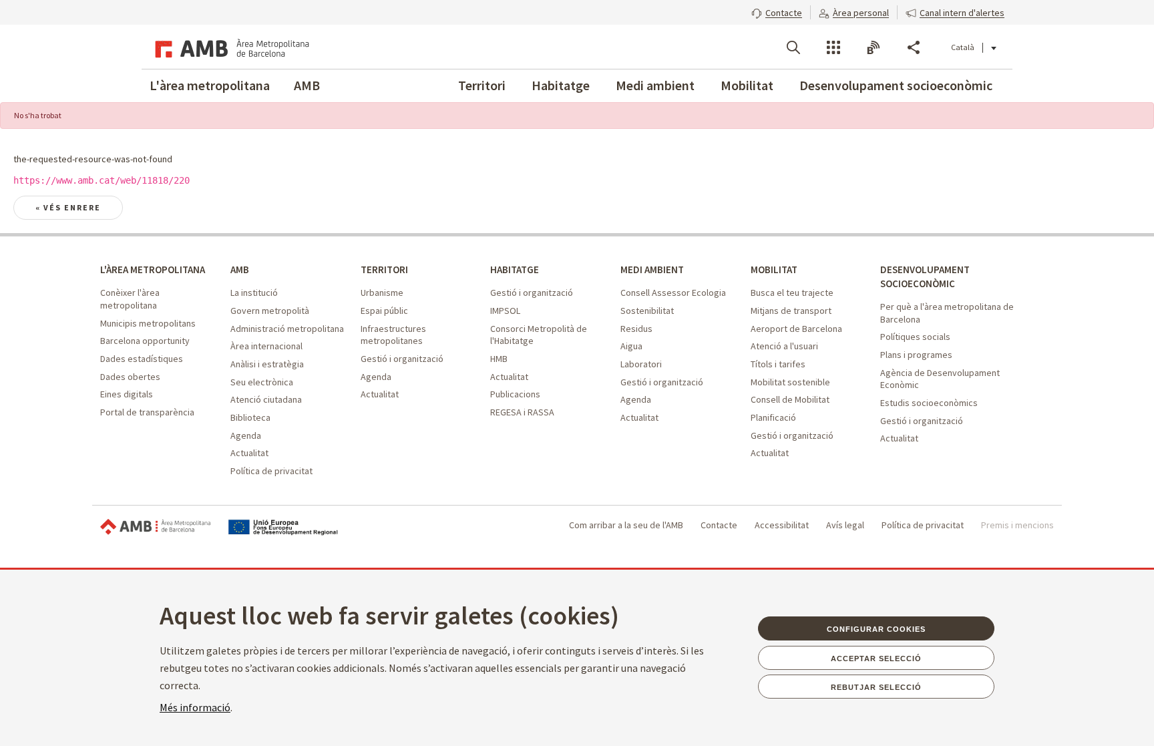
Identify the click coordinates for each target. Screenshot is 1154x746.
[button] (776, 11)
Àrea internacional (266, 346)
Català (962, 47)
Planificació (773, 417)
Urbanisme (382, 293)
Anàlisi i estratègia (267, 364)
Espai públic (384, 311)
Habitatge (561, 85)
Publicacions (515, 394)
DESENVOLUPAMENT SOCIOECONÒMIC (925, 276)
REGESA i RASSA (522, 412)
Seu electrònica (261, 382)
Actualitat (249, 453)
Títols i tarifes (778, 364)
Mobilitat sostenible (790, 382)
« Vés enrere (68, 207)
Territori (482, 85)
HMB (499, 359)
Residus (636, 329)
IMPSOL (505, 311)
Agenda (245, 435)
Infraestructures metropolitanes (393, 335)
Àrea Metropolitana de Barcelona (155, 527)
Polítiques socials (915, 337)
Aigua (631, 346)
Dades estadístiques (141, 359)
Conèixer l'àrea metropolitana (130, 299)
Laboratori (641, 364)
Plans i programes (916, 355)
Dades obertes (130, 377)
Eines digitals (126, 394)
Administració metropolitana (287, 329)
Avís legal (845, 525)
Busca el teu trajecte (792, 293)
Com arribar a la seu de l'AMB (626, 525)
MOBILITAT (774, 269)
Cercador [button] (793, 47)
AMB (307, 85)
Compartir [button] (914, 47)
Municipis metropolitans (148, 323)
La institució (254, 293)
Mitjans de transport (791, 311)
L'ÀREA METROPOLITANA (152, 269)
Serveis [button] (833, 47)
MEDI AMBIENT (652, 269)
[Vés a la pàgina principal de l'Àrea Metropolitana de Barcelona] (230, 46)
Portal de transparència (147, 412)
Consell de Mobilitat (790, 399)
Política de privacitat (271, 471)
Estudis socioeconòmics (929, 403)
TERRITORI (384, 269)
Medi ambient (655, 85)
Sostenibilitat (647, 311)
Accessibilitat (782, 525)
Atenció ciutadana (266, 399)
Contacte (719, 525)
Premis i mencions (1017, 525)
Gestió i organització (402, 359)
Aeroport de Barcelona (796, 329)
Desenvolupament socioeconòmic (895, 85)
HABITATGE (514, 269)
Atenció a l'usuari (784, 346)
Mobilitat (747, 85)
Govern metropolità (269, 311)
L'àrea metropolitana (210, 85)
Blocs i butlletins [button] (873, 47)
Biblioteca (250, 417)
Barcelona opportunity (145, 341)
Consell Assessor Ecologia (673, 293)
